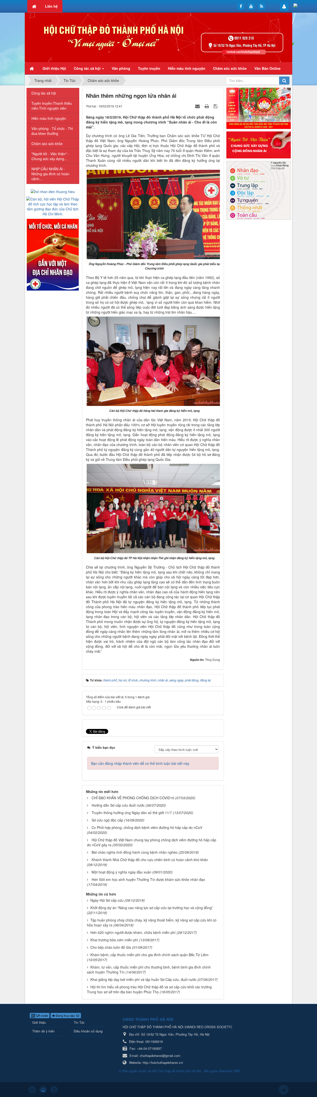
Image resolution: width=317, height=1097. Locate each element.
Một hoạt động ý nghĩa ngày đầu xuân (121, 872)
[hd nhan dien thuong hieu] (53, 191)
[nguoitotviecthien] (258, 144)
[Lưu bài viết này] (216, 105)
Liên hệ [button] (51, 6)
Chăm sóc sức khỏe (47, 143)
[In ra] (207, 105)
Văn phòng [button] (121, 68)
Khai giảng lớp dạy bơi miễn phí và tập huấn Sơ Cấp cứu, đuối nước (143, 979)
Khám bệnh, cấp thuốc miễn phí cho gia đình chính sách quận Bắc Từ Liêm (149, 954)
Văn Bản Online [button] (267, 68)
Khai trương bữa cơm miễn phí (114, 939)
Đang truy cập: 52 (67, 1015)
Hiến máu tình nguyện (48, 118)
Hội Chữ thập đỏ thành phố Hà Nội (176, 1071)
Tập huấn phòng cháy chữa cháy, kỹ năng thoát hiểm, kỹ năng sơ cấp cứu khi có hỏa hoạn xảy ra (151, 922)
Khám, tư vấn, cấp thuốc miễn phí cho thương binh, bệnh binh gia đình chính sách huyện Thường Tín (149, 969)
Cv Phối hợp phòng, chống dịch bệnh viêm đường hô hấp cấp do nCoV (147, 827)
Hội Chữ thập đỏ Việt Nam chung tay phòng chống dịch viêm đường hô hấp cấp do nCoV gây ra (151, 842)
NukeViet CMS (229, 1071)
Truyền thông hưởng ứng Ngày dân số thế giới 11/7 (132, 812)
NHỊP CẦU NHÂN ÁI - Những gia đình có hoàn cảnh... (50, 173)
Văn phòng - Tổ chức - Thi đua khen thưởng (52, 131)
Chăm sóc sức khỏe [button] (230, 68)
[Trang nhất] (32, 68)
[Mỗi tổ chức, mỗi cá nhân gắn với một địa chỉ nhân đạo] (53, 254)
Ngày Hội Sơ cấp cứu (107, 900)
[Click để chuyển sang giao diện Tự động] (32, 1089)
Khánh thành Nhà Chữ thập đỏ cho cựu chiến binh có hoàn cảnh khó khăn (150, 859)
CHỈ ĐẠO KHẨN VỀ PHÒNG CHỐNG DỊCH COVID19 (133, 797)
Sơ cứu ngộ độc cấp (107, 820)
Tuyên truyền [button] (149, 68)
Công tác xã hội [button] (88, 68)
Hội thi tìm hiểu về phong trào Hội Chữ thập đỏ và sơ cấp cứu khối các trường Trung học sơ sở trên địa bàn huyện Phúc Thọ (149, 989)
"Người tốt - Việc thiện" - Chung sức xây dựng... (50, 156)
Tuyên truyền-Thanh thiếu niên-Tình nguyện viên (51, 106)
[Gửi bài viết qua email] (198, 105)
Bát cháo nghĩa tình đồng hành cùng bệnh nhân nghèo (135, 852)
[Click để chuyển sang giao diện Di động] (54, 1089)
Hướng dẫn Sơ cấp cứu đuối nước (118, 805)
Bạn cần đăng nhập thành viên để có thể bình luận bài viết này (140, 763)
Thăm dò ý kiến (43, 1031)
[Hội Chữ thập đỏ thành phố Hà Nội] (158, 36)
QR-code (41, 1015)
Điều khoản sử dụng (88, 1031)
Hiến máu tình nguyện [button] (186, 68)
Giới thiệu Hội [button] (54, 68)
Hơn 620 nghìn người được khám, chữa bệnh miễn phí (133, 932)
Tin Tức (79, 1022)
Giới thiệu (39, 1022)
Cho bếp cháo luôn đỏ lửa (110, 947)
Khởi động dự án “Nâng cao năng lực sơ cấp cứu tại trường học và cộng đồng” (151, 907)
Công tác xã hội (43, 93)
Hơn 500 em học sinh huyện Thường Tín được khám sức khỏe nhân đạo (148, 879)
